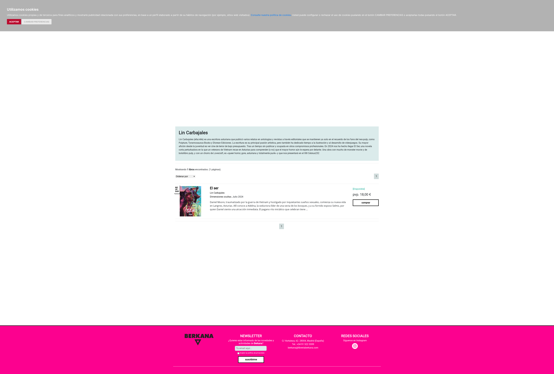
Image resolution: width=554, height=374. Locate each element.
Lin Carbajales (217, 192)
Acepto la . (252, 353)
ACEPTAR (14, 21)
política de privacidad (256, 353)
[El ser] (190, 201)
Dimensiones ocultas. (221, 196)
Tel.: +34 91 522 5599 (303, 344)
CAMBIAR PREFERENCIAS (36, 21)
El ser (214, 188)
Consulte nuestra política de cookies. (271, 15)
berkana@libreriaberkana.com (303, 347)
